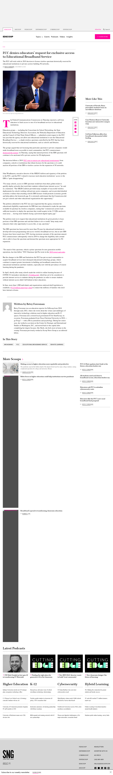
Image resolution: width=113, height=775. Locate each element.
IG (104, 768)
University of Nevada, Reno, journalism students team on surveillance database (95, 108)
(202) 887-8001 (99, 759)
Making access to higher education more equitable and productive (44, 364)
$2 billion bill (34, 275)
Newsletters (99, 747)
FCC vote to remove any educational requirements (41, 160)
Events (47, 36)
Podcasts (54, 36)
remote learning (56, 344)
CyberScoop (55, 29)
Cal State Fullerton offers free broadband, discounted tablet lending (96, 136)
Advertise (98, 29)
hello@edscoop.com (102, 764)
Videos (62, 36)
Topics (38, 36)
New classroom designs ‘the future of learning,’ (96, 676)
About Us (7, 763)
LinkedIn (102, 768)
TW (98, 768)
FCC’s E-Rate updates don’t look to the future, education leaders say (94, 365)
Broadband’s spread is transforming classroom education (41, 511)
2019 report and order (57, 252)
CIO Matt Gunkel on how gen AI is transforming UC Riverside (15, 676)
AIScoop (18, 29)
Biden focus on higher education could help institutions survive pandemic (47, 376)
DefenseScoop (41, 29)
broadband (8, 344)
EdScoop (7, 29)
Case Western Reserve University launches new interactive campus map (97, 122)
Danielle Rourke (27, 372)
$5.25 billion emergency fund (21, 287)
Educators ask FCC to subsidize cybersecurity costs (91, 388)
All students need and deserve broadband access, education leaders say (95, 377)
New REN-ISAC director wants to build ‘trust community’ (69, 676)
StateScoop (67, 29)
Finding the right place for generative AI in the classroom (41, 676)
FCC (17, 344)
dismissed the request (10, 152)
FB (95, 768)
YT (108, 768)
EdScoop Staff (93, 113)
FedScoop (28, 29)
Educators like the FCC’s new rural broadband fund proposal (92, 400)
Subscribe (103, 37)
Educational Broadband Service (35, 344)
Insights (69, 36)
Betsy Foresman (9, 67)
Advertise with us (100, 751)
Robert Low (26, 513)
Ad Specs (97, 755)
